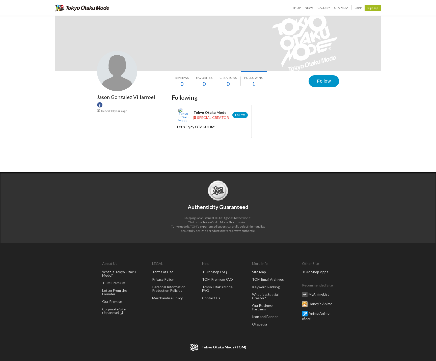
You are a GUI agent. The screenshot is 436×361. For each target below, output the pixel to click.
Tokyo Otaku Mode (82, 8)
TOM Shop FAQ (214, 272)
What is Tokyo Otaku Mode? (119, 273)
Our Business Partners (263, 307)
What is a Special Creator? (265, 296)
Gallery (323, 8)
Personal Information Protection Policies (168, 289)
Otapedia (341, 8)
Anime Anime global (316, 315)
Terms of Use (162, 272)
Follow (324, 81)
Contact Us (211, 298)
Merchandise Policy (167, 298)
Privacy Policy (163, 279)
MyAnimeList (319, 294)
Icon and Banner (265, 316)
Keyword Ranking (266, 287)
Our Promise (112, 301)
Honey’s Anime (320, 304)
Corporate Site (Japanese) (114, 311)
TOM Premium (113, 283)
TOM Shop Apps (315, 272)
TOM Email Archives (268, 279)
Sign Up (372, 8)
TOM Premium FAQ (217, 279)
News (309, 8)
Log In (359, 8)
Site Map (259, 272)
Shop (297, 8)
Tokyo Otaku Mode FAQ (217, 289)
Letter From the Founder (114, 292)
